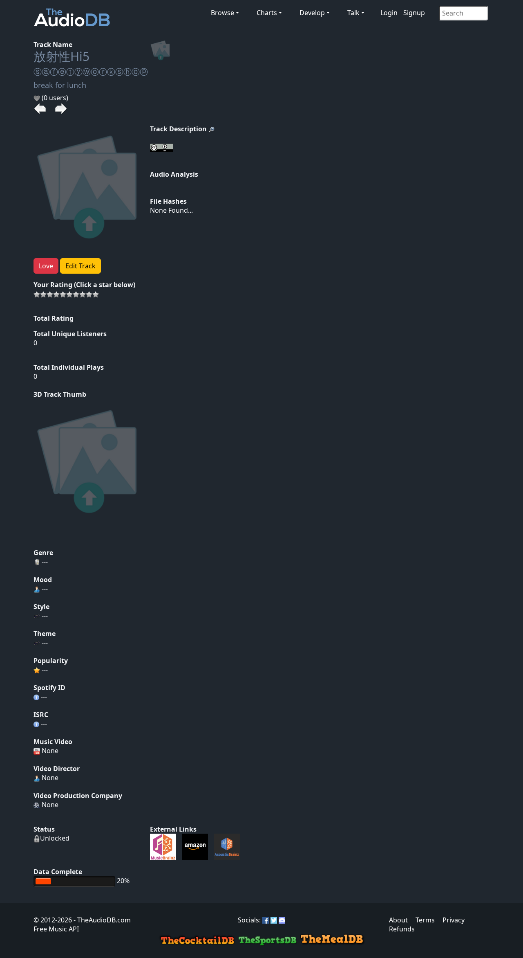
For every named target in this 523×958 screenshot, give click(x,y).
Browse (222, 12)
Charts (267, 12)
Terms (425, 919)
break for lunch (60, 85)
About (398, 919)
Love (46, 265)
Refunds (402, 928)
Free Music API (56, 928)
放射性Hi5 (61, 56)
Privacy (454, 919)
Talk (353, 12)
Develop (312, 12)
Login (389, 12)
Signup (414, 12)
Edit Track (80, 265)
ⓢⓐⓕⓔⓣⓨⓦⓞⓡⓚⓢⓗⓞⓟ (91, 71)
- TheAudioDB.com (101, 919)
